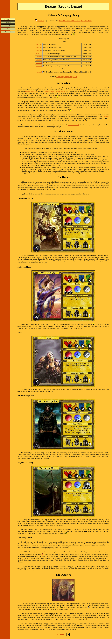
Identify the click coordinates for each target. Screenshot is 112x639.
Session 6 (39, 63)
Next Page (61, 634)
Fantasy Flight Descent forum (55, 91)
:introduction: (8, 19)
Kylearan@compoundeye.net (66, 77)
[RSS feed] (36, 21)
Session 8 (39, 72)
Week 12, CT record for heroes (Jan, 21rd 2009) (75, 21)
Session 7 (39, 66)
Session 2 (39, 47)
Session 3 (39, 50)
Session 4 (39, 57)
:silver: (8, 25)
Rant (37, 53)
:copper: (8, 22)
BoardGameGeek (31, 91)
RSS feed (41, 21)
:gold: (8, 28)
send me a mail (73, 125)
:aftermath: (8, 31)
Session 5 (39, 60)
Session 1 (39, 44)
